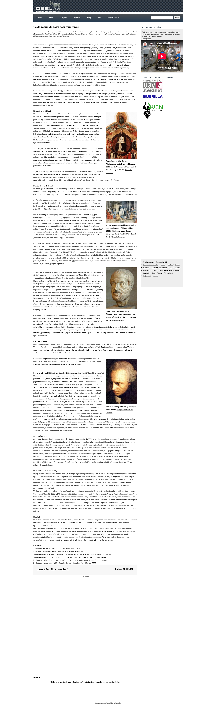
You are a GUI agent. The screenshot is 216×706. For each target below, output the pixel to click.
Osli (171, 268)
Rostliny (177, 270)
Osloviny (177, 268)
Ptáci (170, 270)
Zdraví (156, 276)
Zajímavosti (147, 276)
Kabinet (154, 268)
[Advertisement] (137, 6)
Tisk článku (85, 576)
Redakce (39, 18)
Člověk (163, 265)
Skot (153, 273)
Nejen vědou (163, 268)
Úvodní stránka (148, 262)
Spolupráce (63, 18)
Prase (154, 270)
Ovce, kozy (146, 270)
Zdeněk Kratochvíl (56, 569)
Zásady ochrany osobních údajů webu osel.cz (108, 703)
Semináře (146, 273)
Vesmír (159, 273)
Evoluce (170, 265)
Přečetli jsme (163, 270)
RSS (99, 18)
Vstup (89, 18)
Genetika (146, 268)
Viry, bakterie (168, 273)
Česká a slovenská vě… (150, 265)
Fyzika (177, 265)
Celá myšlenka (146, 39)
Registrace (77, 18)
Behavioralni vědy (162, 262)
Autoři (51, 18)
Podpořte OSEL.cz (113, 18)
